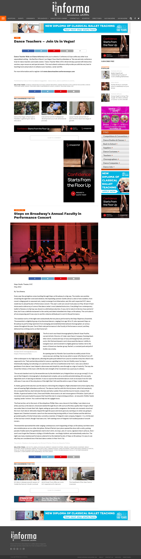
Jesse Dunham (25, 448)
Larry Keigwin (75, 448)
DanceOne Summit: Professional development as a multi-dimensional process (54, 118)
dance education (38, 85)
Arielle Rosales (39, 447)
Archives (118, 557)
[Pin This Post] (54, 50)
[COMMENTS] (80, 50)
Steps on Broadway (45, 450)
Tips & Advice (42, 18)
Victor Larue (48, 451)
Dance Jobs (108, 167)
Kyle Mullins (42, 448)
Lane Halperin (63, 448)
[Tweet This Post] (41, 50)
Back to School (109, 144)
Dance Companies (110, 163)
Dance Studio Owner (58, 18)
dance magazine (78, 85)
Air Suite (29, 447)
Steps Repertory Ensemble (31, 451)
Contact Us (74, 18)
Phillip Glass (19, 450)
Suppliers (107, 148)
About (101, 557)
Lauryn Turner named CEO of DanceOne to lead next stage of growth (80, 118)
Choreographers (110, 159)
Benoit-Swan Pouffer (54, 447)
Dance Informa (51, 85)
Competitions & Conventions (115, 136)
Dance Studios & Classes (113, 140)
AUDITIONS (11, 18)
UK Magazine (122, 18)
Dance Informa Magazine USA (87, 557)
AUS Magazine (109, 18)
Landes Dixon (52, 448)
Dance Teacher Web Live (64, 86)
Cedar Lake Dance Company (74, 447)
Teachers (107, 155)
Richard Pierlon (31, 450)
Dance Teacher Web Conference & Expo (40, 86)
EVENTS (20, 18)
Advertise (85, 18)
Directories (97, 18)
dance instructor (65, 85)
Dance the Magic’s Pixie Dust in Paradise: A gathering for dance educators (24, 118)
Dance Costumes (110, 151)
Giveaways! (30, 18)
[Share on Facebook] (28, 50)
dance (28, 85)
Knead (34, 448)
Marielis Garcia (87, 448)
